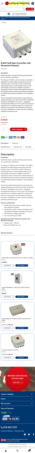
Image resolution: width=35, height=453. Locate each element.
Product (6, 17)
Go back (4, 22)
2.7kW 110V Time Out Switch (10, 350)
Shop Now (16, 382)
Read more (21, 357)
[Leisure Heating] (17, 2)
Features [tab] (15, 143)
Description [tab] (5, 143)
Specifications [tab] (5, 147)
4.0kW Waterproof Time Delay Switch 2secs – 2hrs (16, 288)
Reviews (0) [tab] (18, 147)
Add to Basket (17, 129)
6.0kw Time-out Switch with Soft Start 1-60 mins (17, 258)
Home (2, 17)
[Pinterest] (25, 434)
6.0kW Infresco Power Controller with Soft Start (16, 319)
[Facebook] (33, 434)
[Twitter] (29, 434)
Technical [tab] (28, 147)
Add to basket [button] (21, 265)
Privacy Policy (23, 446)
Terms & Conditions (13, 446)
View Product (7, 265)
